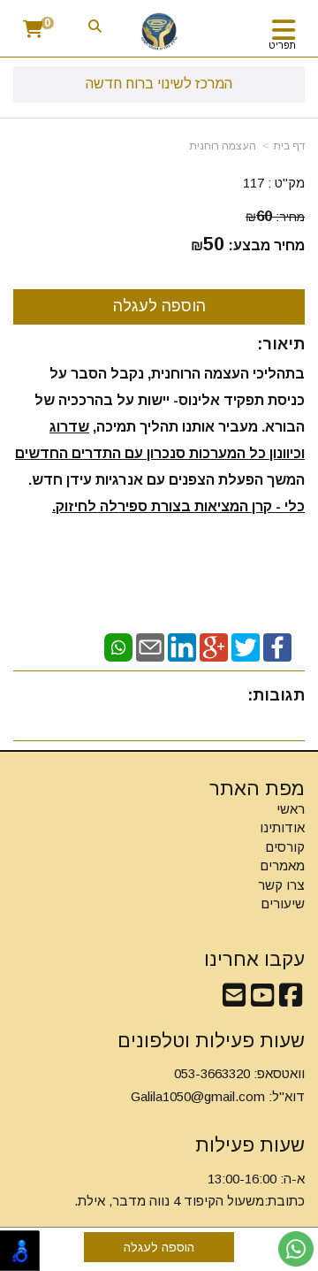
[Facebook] (277, 646)
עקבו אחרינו (254, 959)
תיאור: (281, 344)
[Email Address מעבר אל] (234, 999)
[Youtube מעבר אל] (262, 999)
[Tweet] (245, 646)
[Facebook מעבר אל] (290, 999)
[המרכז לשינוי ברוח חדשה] (159, 31)
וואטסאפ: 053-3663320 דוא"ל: (218, 1085)
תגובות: (276, 695)
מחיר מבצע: (266, 245)
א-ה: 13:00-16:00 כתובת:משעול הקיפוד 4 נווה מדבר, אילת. (189, 1190)
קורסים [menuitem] (285, 846)
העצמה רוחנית (222, 146)
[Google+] (214, 646)
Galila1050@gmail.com (198, 1096)
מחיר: (275, 217)
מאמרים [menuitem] (282, 865)
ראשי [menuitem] (290, 808)
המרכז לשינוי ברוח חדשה (159, 83)
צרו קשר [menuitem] (281, 884)
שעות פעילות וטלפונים (211, 1041)
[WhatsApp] (118, 646)
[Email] (150, 646)
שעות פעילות (250, 1145)
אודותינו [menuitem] (282, 827)
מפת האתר (257, 789)
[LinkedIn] (182, 646)
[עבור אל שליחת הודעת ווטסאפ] (296, 1249)
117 (253, 182)
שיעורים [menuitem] (283, 903)
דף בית (289, 146)
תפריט (282, 45)
